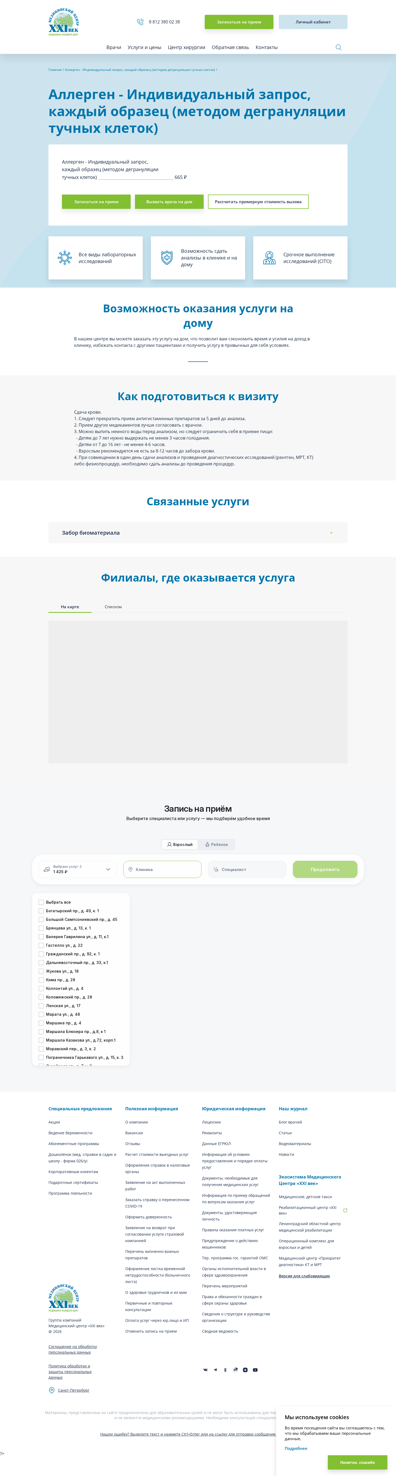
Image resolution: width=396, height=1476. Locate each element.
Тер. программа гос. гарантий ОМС (235, 1257)
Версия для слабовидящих (304, 1275)
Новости (286, 1154)
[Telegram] (215, 1370)
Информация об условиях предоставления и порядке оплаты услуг (235, 1161)
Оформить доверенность (148, 1216)
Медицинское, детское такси (305, 1196)
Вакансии (134, 1132)
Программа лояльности (70, 1193)
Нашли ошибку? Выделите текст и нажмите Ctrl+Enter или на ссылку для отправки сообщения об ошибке (198, 1434)
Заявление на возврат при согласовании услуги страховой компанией (154, 1234)
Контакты (267, 47)
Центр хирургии (186, 47)
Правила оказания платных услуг (233, 1229)
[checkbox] (41, 902)
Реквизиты (212, 1132)
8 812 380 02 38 (165, 22)
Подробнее (296, 1448)
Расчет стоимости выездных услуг (157, 1154)
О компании (136, 1122)
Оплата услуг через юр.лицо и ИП (157, 1320)
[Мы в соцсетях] (225, 1370)
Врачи (113, 47)
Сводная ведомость (220, 1331)
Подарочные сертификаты (73, 1182)
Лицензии (211, 1122)
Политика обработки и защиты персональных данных (70, 1371)
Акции (54, 1122)
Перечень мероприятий (224, 1285)
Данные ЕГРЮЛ (216, 1143)
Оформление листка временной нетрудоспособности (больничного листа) (157, 1275)
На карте (70, 606)
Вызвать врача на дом (169, 201)
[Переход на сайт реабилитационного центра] (345, 1210)
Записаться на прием (239, 22)
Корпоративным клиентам (73, 1171)
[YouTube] (255, 1370)
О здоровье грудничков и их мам (156, 1292)
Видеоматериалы (295, 1143)
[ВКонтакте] (205, 1370)
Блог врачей (290, 1122)
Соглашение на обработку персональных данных (72, 1349)
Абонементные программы (73, 1143)
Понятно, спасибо (357, 1462)
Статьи (285, 1132)
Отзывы (132, 1143)
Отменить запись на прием (151, 1331)
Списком (113, 606)
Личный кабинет (313, 22)
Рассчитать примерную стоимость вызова (258, 201)
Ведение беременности (70, 1132)
